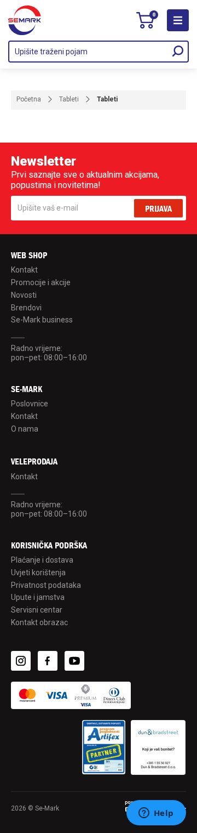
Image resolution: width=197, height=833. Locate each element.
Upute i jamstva (38, 597)
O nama (24, 428)
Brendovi (26, 307)
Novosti (24, 295)
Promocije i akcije (41, 282)
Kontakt (24, 269)
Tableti (69, 99)
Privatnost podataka (46, 585)
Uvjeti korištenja (38, 572)
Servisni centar (36, 609)
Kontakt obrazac (39, 622)
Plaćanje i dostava (42, 560)
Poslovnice (29, 403)
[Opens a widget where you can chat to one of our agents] (156, 814)
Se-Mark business (42, 319)
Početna (28, 99)
